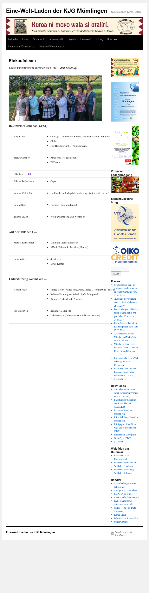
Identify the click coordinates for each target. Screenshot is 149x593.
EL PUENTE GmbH (123, 493)
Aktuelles (13, 39)
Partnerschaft (55, 39)
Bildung (99, 39)
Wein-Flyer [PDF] (122, 438)
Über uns (112, 39)
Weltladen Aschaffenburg (125, 462)
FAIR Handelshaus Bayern (126, 497)
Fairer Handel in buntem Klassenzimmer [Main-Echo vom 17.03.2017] (125, 372)
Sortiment (38, 39)
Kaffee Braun (120, 514)
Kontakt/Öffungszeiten (51, 46)
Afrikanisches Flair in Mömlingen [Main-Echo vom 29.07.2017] (125, 337)
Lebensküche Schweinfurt (126, 518)
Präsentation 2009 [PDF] (125, 434)
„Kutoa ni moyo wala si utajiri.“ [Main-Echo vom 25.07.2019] (125, 302)
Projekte (71, 39)
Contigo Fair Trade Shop (125, 490)
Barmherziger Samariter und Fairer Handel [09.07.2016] (125, 403)
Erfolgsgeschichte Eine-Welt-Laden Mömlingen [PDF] (125, 427)
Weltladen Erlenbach (123, 465)
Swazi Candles (121, 521)
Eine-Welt (85, 39)
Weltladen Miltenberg (124, 469)
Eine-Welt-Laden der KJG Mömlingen (56, 10)
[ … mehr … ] (120, 378)
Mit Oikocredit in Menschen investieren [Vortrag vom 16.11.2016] (126, 393)
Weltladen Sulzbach (123, 472)
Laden (25, 39)
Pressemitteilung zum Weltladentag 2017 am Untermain (126, 361)
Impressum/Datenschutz (22, 46)
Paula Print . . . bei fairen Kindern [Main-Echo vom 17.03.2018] (126, 326)
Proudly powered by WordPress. (124, 533)
